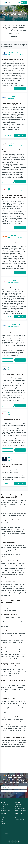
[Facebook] (9, 841)
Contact (2, 808)
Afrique (2, 815)
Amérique (3, 817)
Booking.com (14, 52)
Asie (2, 819)
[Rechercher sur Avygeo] (12, 2)
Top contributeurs (19, 804)
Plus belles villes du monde (20, 815)
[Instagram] (12, 841)
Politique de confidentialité (6, 831)
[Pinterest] (19, 841)
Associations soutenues (20, 808)
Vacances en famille (19, 817)
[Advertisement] (14, 760)
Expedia (13, 368)
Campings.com (15, 324)
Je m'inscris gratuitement (14, 791)
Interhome (14, 413)
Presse (2, 806)
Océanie (3, 823)
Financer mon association (20, 810)
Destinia (13, 235)
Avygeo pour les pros (5, 810)
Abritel (13, 96)
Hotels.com (14, 189)
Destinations (3, 6)
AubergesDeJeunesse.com (16, 459)
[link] (20, 88)
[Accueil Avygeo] (7, 2)
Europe (2, 821)
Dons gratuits (18, 806)
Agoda (13, 143)
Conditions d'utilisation (6, 829)
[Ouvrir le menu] (2, 2)
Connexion (23, 2)
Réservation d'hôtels (19, 819)
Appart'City (14, 280)
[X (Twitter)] (15, 841)
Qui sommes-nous (5, 804)
